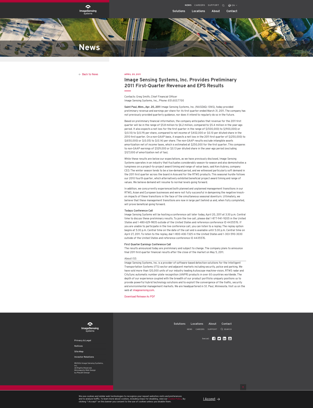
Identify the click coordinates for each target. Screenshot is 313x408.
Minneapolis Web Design (85, 370)
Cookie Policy (174, 399)
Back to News (90, 74)
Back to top (243, 387)
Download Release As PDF (139, 296)
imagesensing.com (143, 290)
